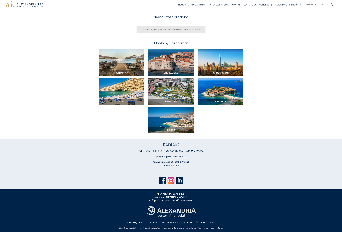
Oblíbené (264, 4)
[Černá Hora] (220, 91)
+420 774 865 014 (194, 151)
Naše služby (215, 4)
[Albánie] (171, 119)
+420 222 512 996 (153, 151)
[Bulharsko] (121, 62)
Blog (227, 4)
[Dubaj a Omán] (220, 62)
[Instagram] (171, 180)
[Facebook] (162, 180)
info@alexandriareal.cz (174, 156)
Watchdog (250, 4)
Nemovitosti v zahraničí (192, 4)
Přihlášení (295, 4)
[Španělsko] (171, 91)
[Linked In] (179, 180)
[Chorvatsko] (171, 62)
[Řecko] (121, 91)
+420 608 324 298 (173, 151)
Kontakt (237, 4)
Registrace (280, 4)
